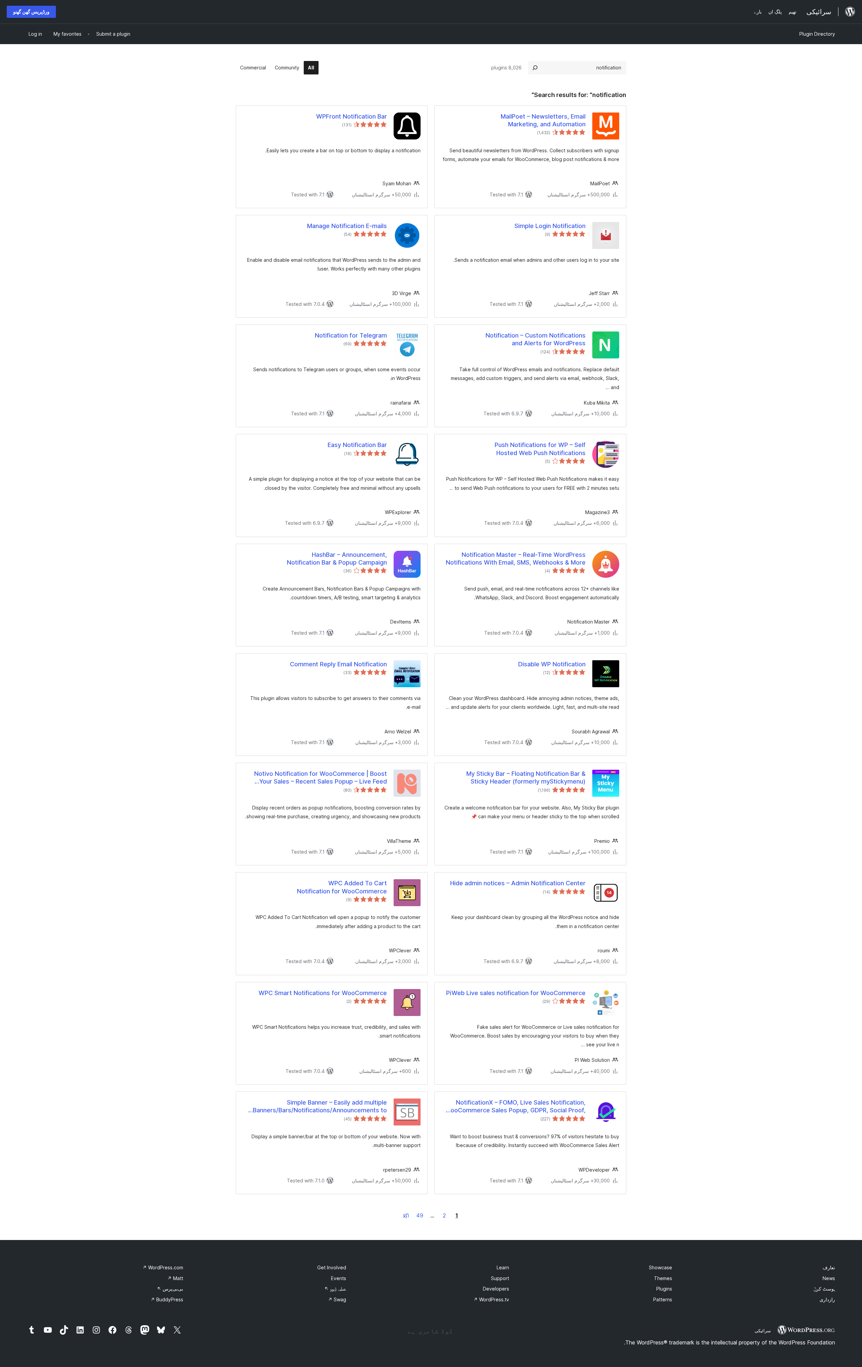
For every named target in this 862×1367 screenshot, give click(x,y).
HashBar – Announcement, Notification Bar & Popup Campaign (337, 558)
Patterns (662, 1299)
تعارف (829, 1267)
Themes (663, 1278)
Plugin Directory (817, 34)
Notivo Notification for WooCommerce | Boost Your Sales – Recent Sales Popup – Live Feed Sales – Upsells (320, 778)
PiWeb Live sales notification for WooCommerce (516, 992)
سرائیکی (763, 1330)
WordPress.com (162, 1267)
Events (338, 1278)
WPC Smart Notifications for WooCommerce (323, 992)
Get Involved (331, 1267)
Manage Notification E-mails (347, 225)
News (829, 1278)
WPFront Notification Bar (351, 116)
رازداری (827, 1299)
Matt (175, 1278)
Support (500, 1278)
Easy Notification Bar (357, 444)
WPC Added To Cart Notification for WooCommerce (342, 887)
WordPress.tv (491, 1299)
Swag (337, 1299)
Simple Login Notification (550, 225)
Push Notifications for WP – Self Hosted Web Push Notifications (540, 448)
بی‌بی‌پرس (170, 1289)
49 (419, 1215)
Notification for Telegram (351, 335)
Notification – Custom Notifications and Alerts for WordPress (536, 339)
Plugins (664, 1289)
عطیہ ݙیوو (335, 1289)
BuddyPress (167, 1299)
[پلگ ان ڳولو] (535, 67)
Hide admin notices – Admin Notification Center (518, 883)
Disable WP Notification (552, 664)
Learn (503, 1267)
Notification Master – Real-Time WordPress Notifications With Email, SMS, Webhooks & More (516, 558)
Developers (496, 1289)
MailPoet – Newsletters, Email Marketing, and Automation (543, 120)
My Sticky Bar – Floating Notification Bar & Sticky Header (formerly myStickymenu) (526, 777)
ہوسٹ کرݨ (824, 1289)
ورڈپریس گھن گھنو (31, 11)
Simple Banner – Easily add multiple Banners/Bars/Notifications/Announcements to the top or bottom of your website (320, 1106)
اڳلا (406, 1215)
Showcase (660, 1267)
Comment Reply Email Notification (338, 664)
